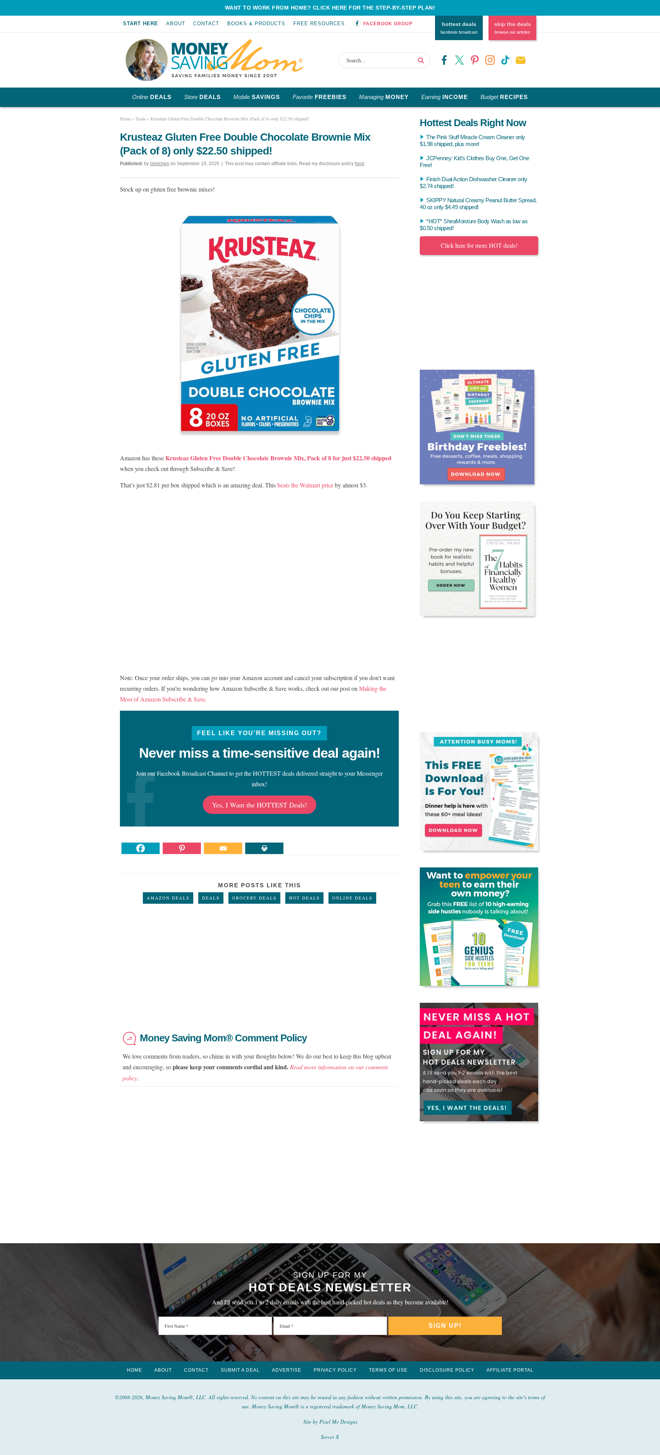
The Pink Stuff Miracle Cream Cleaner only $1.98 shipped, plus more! (472, 140)
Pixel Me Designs (338, 1421)
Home (134, 1370)
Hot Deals (304, 898)
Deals (211, 898)
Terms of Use (388, 1370)
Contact (206, 23)
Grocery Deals (254, 898)
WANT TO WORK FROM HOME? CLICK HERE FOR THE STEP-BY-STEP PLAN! (330, 8)
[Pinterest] (182, 848)
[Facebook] (140, 848)
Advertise (286, 1370)
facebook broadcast (458, 28)
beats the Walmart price (305, 485)
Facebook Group (387, 23)
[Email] (223, 848)
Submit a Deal (240, 1370)
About (175, 23)
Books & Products (256, 23)
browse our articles (512, 28)
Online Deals (352, 898)
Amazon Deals (168, 898)
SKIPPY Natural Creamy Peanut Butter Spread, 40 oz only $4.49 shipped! (478, 203)
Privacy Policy (335, 1370)
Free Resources (319, 23)
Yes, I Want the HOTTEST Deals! (259, 804)
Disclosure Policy (447, 1370)
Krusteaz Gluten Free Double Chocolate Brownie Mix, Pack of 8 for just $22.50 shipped (278, 457)
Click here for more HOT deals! (479, 245)
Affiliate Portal (510, 1370)
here (359, 163)
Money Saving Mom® (237, 58)
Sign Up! (445, 1325)
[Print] (264, 848)
